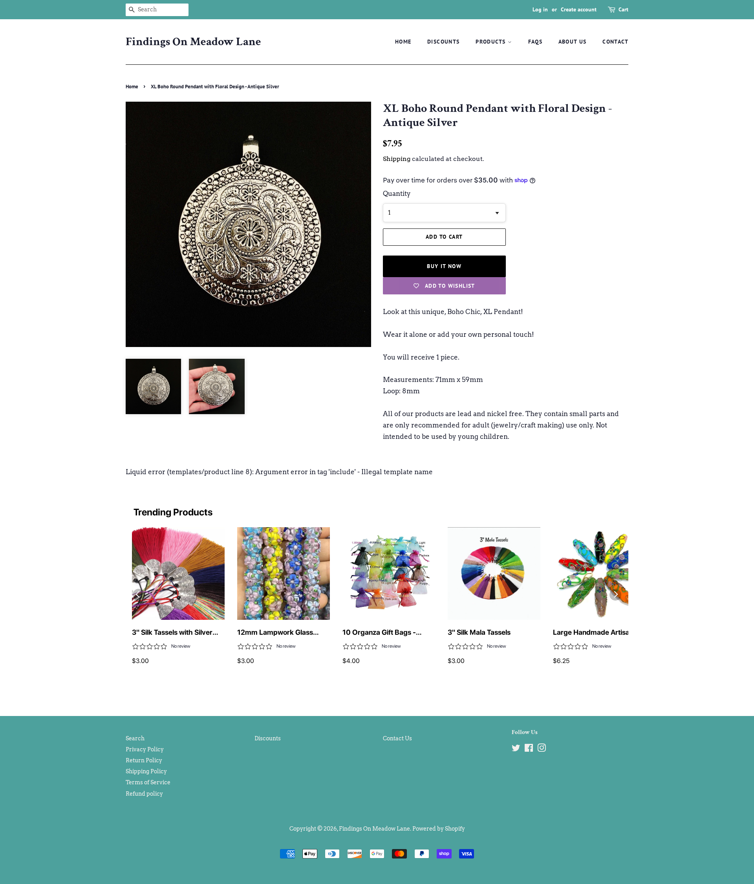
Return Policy (144, 760)
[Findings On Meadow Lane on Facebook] (528, 749)
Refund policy (144, 793)
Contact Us (397, 738)
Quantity (397, 193)
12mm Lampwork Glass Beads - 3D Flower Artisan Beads (279, 632)
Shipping (396, 159)
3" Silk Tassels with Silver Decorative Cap (172, 632)
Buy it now (444, 266)
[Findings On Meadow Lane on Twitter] (516, 749)
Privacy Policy (145, 749)
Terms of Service (148, 782)
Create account (579, 9)
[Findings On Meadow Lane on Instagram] (541, 749)
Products (492, 41)
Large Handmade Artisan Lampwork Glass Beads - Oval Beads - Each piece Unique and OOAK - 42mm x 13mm (598, 632)
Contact (615, 41)
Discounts (443, 41)
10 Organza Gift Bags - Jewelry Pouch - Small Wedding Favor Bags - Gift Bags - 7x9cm (384, 632)
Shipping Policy (146, 771)
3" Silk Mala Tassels (479, 632)
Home (403, 41)
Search (135, 738)
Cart (623, 9)
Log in (540, 9)
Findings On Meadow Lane (193, 42)
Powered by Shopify (438, 828)
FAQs (535, 41)
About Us (572, 41)
